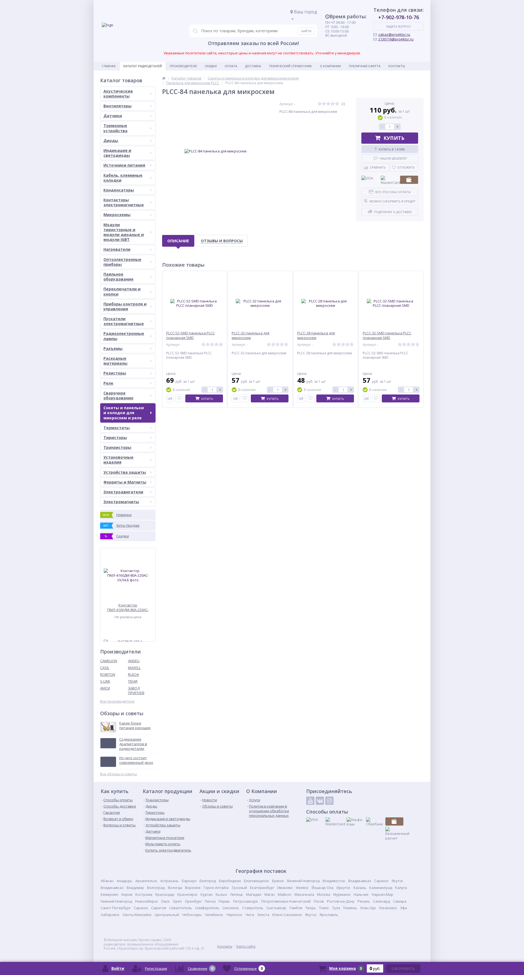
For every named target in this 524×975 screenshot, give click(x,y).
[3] (328, 104)
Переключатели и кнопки (122, 291)
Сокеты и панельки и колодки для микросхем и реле (123, 412)
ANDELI (133, 660)
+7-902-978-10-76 (398, 17)
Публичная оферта (364, 66)
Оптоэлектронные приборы (122, 262)
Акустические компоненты (118, 94)
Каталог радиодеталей (142, 66)
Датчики (112, 115)
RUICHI (133, 674)
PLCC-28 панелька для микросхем (316, 335)
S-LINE (105, 681)
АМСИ (105, 688)
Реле (108, 383)
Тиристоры (115, 437)
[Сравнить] (170, 398)
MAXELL (134, 667)
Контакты (396, 66)
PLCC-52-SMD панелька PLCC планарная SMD (190, 335)
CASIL (104, 667)
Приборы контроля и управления (125, 306)
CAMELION (108, 660)
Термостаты (116, 427)
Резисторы (114, 373)
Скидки (211, 66)
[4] (333, 104)
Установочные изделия (118, 460)
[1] (319, 104)
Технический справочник (290, 66)
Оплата (231, 66)
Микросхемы (116, 214)
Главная (108, 66)
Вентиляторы (117, 105)
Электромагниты (121, 501)
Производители (183, 66)
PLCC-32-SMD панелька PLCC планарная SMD (387, 335)
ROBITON (107, 674)
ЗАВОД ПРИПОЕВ (136, 690)
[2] (324, 104)
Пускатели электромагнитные (123, 321)
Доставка (253, 66)
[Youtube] (310, 801)
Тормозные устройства (115, 128)
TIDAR (133, 681)
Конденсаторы (118, 190)
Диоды (110, 140)
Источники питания (124, 165)
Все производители (117, 701)
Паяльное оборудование (118, 277)
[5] (337, 104)
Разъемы (113, 348)
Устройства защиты (124, 472)
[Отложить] (179, 398)
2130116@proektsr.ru (395, 39)
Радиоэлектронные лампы (123, 336)
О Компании (330, 66)
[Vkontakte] (320, 801)
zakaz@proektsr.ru (394, 34)
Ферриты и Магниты (124, 482)
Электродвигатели (123, 491)
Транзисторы (117, 447)
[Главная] (163, 78)
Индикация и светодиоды (117, 153)
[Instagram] (329, 801)
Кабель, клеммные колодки (122, 178)
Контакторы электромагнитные (123, 202)
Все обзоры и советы (118, 774)
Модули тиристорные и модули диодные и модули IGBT (123, 232)
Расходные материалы (115, 361)
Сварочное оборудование (118, 395)
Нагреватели (116, 249)
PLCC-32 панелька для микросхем (250, 335)
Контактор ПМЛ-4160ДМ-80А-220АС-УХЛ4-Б (128, 607)
